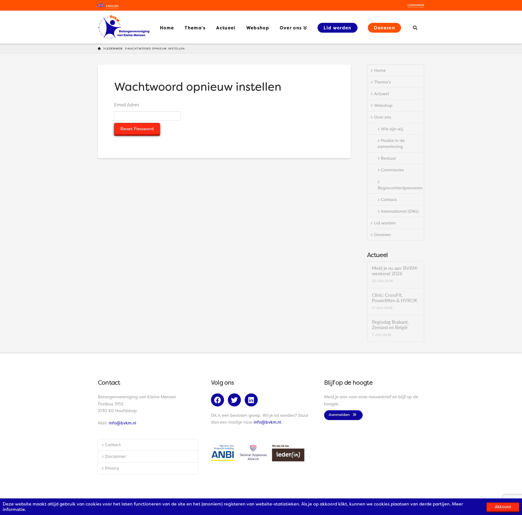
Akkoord (503, 507)
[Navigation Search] (415, 27)
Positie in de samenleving (391, 144)
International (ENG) (400, 211)
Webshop (383, 105)
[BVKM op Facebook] (219, 401)
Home (380, 70)
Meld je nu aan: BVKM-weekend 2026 (395, 271)
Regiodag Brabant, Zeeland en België (390, 325)
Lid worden (385, 223)
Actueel (381, 94)
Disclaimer (115, 456)
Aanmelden (341, 414)
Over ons (382, 117)
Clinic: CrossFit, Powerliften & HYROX (394, 298)
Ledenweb (416, 5)
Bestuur (388, 158)
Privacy (112, 468)
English (112, 6)
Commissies (392, 170)
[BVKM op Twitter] (236, 401)
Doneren (382, 235)
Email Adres (126, 105)
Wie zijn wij (392, 129)
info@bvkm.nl (122, 423)
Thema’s (382, 82)
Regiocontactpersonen (400, 188)
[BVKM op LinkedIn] (252, 401)
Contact (389, 199)
